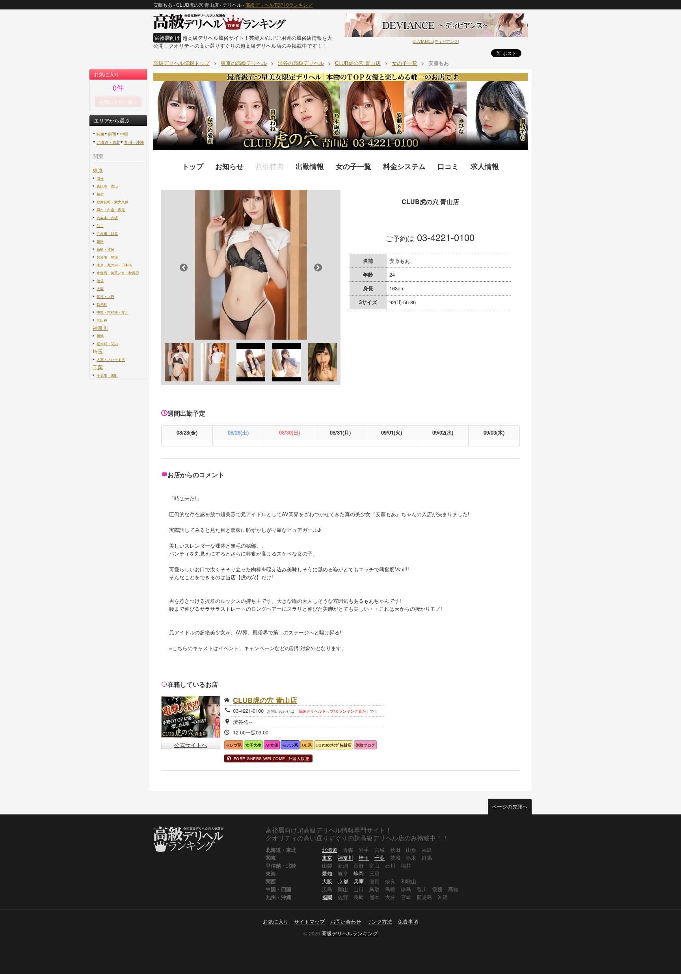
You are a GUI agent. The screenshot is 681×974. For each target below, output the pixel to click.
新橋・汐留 (105, 249)
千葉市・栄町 (107, 375)
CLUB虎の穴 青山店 (265, 700)
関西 (112, 134)
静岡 (359, 873)
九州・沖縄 (134, 142)
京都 (343, 881)
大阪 (327, 881)
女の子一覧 (353, 166)
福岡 (327, 897)
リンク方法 (379, 921)
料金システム (404, 166)
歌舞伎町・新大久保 (112, 201)
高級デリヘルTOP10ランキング (279, 4)
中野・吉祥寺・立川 (112, 312)
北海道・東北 (108, 142)
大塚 (100, 288)
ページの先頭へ (510, 806)
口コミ (448, 166)
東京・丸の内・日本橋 (114, 265)
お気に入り (275, 921)
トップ (192, 166)
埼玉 (98, 351)
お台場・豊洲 (107, 257)
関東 (100, 134)
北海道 (329, 849)
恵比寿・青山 (107, 186)
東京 (98, 170)
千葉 (98, 367)
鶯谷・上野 (105, 296)
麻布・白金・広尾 (111, 209)
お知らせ (229, 166)
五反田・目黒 (107, 233)
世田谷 (102, 320)
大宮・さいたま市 (111, 359)
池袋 (100, 280)
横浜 (100, 335)
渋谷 (100, 178)
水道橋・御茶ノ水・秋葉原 (118, 272)
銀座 (100, 241)
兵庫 (359, 881)
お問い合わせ (345, 921)
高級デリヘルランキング (350, 933)
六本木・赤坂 (107, 217)
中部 (124, 134)
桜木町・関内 (107, 343)
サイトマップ (309, 921)
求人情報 (485, 166)
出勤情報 (310, 166)
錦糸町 (102, 304)
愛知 (327, 873)
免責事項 (408, 921)
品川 (100, 225)
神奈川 (100, 327)
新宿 (100, 194)
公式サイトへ (190, 745)
